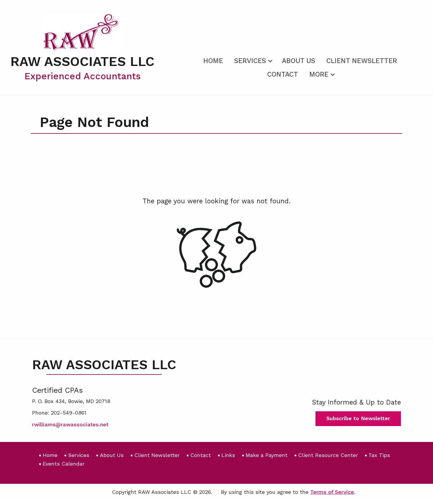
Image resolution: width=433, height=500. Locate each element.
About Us (298, 61)
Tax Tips (379, 455)
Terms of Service (332, 492)
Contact (282, 74)
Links (228, 455)
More (318, 74)
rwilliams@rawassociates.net (70, 424)
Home (213, 61)
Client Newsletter (361, 61)
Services (250, 61)
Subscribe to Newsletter (358, 418)
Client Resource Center (328, 455)
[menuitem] (213, 60)
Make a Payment (266, 455)
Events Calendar (64, 464)
